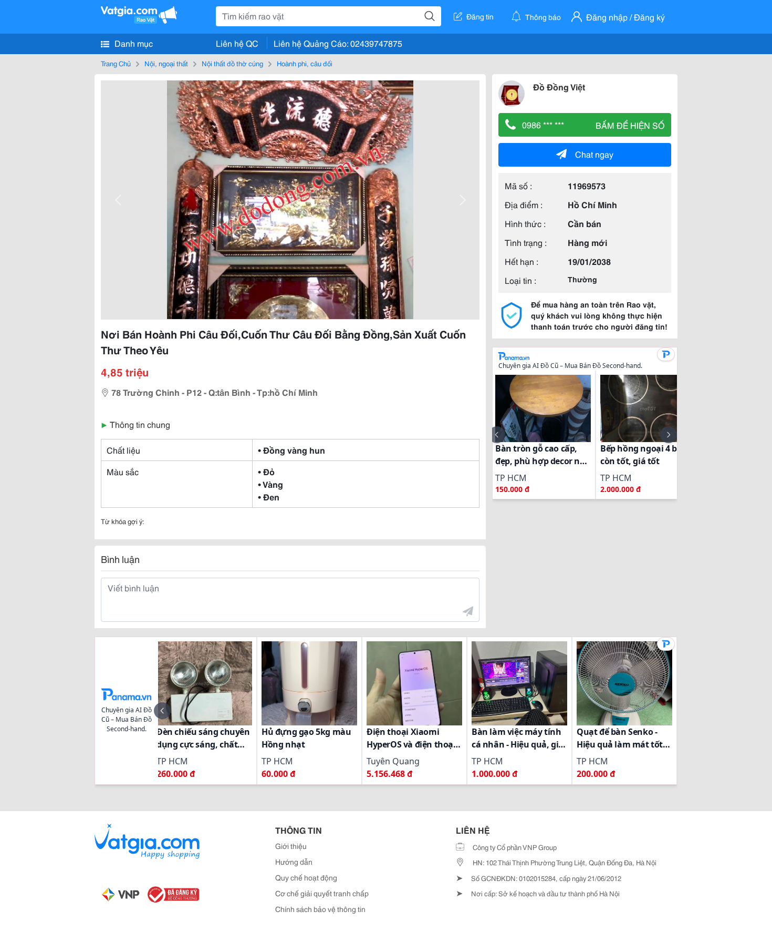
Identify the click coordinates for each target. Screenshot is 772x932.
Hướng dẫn (293, 861)
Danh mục (132, 43)
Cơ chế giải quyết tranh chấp (322, 893)
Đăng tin (480, 16)
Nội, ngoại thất (166, 63)
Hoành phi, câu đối (304, 63)
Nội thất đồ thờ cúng (232, 63)
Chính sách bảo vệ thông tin (320, 909)
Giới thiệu (291, 846)
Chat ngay (594, 154)
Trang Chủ (116, 63)
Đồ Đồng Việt (559, 86)
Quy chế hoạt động (306, 877)
